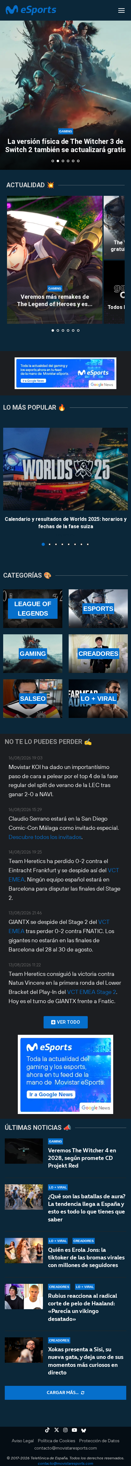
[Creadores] (98, 653)
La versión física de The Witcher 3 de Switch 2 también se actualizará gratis (65, 146)
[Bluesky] (83, 1430)
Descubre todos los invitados (45, 837)
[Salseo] (32, 698)
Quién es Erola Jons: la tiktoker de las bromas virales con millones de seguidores (86, 1257)
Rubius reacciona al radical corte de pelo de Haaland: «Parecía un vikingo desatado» (82, 1307)
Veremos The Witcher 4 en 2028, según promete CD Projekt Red (82, 1158)
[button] (8, 84)
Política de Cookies (56, 1441)
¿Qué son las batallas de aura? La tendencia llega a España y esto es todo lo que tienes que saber (86, 1207)
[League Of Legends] (32, 608)
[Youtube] (74, 1430)
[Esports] (98, 608)
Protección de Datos (99, 1441)
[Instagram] (65, 1430)
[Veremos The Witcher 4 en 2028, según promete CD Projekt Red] (24, 1151)
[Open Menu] (121, 10)
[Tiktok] (47, 1430)
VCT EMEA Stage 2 (91, 991)
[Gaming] (32, 653)
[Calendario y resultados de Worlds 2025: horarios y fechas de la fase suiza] (65, 469)
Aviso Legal (23, 1441)
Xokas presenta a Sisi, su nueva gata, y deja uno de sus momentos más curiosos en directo (85, 1360)
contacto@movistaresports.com (65, 1448)
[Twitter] (56, 1430)
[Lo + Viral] (98, 698)
